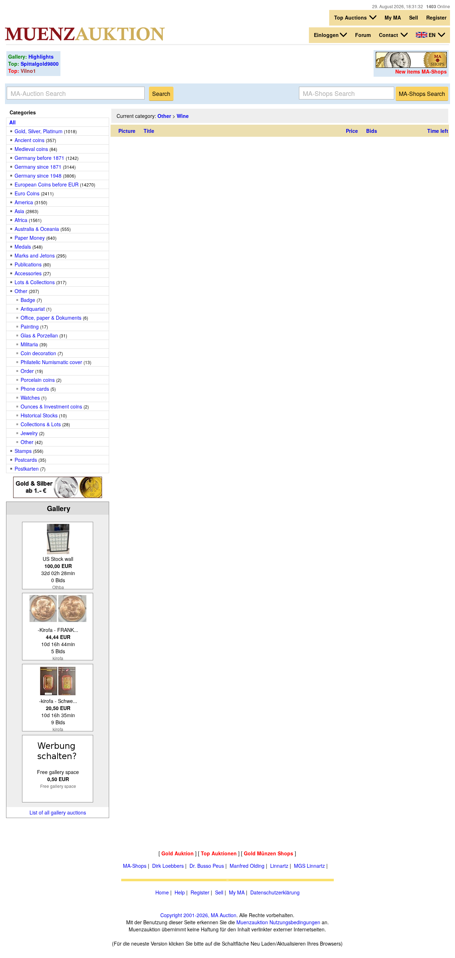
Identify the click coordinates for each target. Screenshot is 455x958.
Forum (363, 34)
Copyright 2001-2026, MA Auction (198, 915)
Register (436, 17)
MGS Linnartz (309, 865)
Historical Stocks (39, 415)
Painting (30, 326)
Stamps (23, 450)
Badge (28, 299)
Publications (28, 264)
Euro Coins (27, 193)
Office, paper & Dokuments (51, 317)
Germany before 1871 (39, 157)
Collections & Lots (41, 424)
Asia (19, 211)
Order (27, 370)
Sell (413, 17)
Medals (23, 246)
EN (432, 34)
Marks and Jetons (35, 255)
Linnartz (279, 865)
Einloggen (326, 34)
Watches (30, 397)
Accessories (28, 273)
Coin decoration (38, 353)
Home (162, 892)
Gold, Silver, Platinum (39, 131)
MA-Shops (134, 865)
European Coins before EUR (47, 184)
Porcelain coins (38, 379)
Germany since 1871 (38, 166)
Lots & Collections (35, 282)
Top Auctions (351, 17)
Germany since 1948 (38, 175)
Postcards (26, 459)
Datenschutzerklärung (275, 892)
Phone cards (35, 388)
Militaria (29, 344)
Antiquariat (33, 308)
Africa (21, 219)
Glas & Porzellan (40, 335)
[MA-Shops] (411, 65)
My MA (393, 17)
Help (180, 892)
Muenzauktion (252, 922)
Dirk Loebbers (168, 865)
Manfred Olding (247, 865)
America (24, 202)
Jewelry (29, 433)
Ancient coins (29, 140)
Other (21, 290)
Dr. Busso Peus (206, 865)
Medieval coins (31, 148)
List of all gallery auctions (58, 812)
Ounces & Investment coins (51, 406)
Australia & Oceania (37, 228)
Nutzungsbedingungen (294, 922)
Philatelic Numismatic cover (51, 362)
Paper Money (30, 237)
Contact (389, 34)
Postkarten (27, 468)
